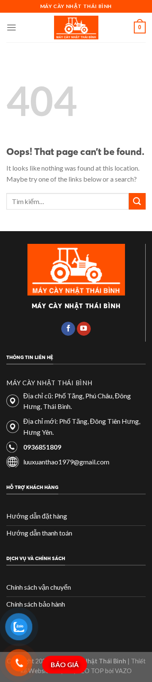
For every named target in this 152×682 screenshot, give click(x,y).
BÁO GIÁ (65, 664)
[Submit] (137, 201)
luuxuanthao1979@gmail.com (66, 462)
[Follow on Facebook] (68, 329)
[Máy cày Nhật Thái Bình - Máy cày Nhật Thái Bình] (76, 27)
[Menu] (11, 27)
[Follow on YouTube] (84, 329)
